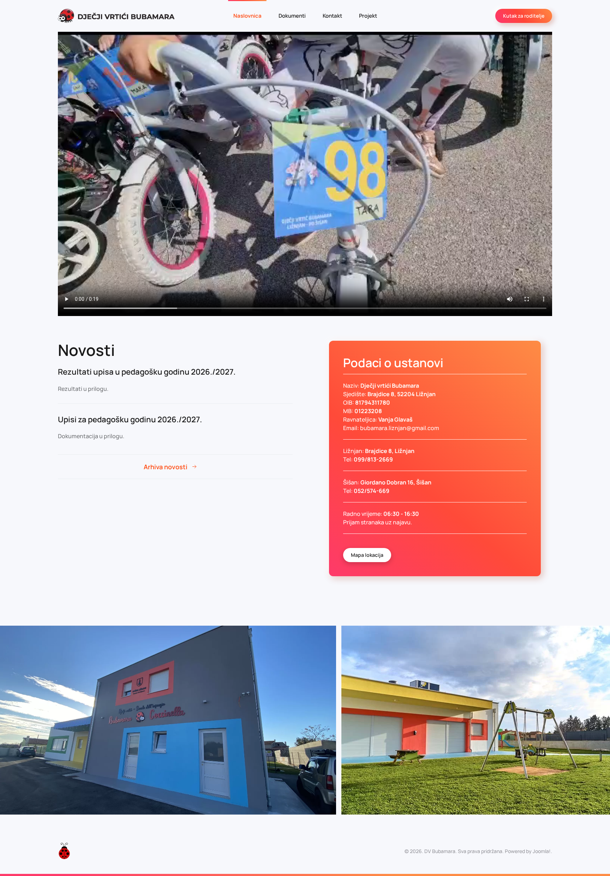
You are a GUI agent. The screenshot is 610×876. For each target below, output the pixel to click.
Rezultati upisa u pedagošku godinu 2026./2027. (146, 372)
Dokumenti (292, 15)
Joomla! (542, 851)
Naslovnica (247, 15)
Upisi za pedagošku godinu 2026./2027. (130, 419)
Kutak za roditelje (523, 15)
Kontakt (332, 15)
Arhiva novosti (165, 467)
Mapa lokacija (367, 555)
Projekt (368, 15)
